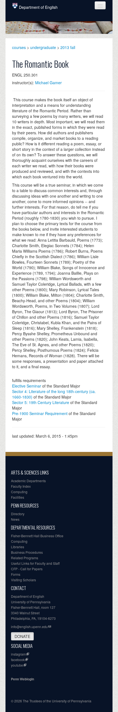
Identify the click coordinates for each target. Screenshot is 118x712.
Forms (15, 574)
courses (19, 47)
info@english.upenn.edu (29, 626)
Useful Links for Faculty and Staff (35, 563)
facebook (18, 659)
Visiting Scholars (23, 579)
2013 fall (67, 47)
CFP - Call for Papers (27, 568)
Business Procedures (27, 552)
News (15, 519)
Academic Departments (28, 480)
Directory (17, 513)
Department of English (38, 7)
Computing (19, 491)
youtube (17, 665)
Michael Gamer (48, 82)
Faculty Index (21, 486)
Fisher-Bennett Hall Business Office (37, 535)
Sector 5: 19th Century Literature (40, 402)
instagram (18, 654)
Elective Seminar (26, 386)
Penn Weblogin (22, 678)
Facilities (17, 497)
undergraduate (43, 47)
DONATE (22, 636)
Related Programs (24, 557)
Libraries (17, 546)
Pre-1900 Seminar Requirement (40, 413)
